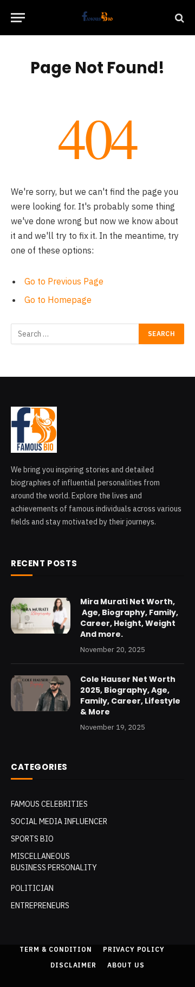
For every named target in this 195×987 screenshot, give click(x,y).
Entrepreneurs (40, 905)
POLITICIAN (32, 888)
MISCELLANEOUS (40, 856)
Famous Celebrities (49, 804)
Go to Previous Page (63, 281)
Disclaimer (73, 965)
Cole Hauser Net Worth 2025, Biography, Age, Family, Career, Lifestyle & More (130, 695)
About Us (126, 965)
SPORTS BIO (32, 839)
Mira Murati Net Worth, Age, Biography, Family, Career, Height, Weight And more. (129, 618)
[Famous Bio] (97, 17)
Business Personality (54, 867)
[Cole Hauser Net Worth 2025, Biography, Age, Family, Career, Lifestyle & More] (40, 693)
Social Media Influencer (59, 821)
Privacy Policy (134, 949)
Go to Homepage (58, 299)
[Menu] (18, 17)
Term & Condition (56, 949)
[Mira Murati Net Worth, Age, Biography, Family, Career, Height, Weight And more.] (40, 615)
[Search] (178, 17)
